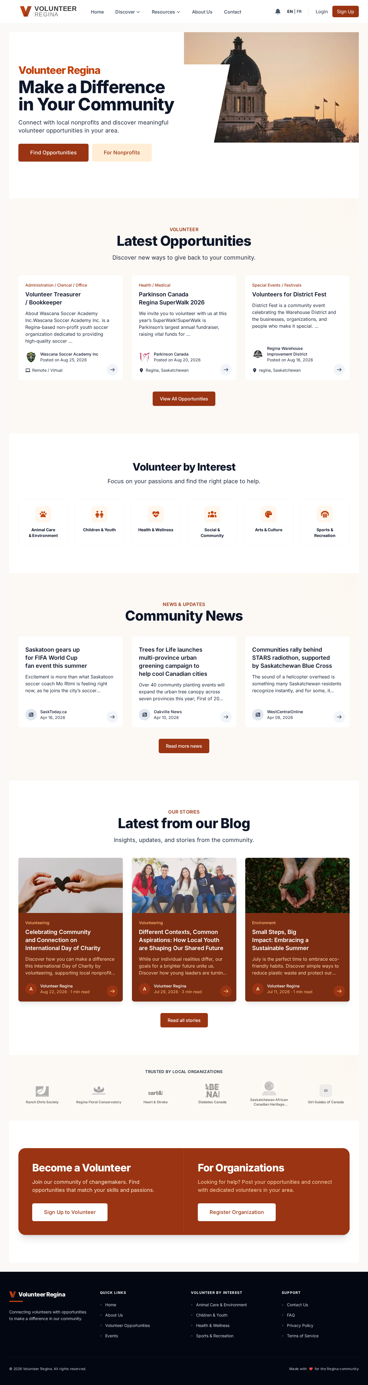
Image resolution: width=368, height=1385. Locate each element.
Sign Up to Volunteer (70, 1212)
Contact (232, 12)
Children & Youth (211, 1315)
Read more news (184, 746)
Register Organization (237, 1212)
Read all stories (184, 1020)
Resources (163, 12)
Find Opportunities (53, 152)
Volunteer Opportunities (127, 1325)
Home (97, 12)
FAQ (291, 1315)
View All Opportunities (184, 399)
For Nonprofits (122, 152)
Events (111, 1335)
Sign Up (345, 11)
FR (299, 11)
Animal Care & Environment (221, 1304)
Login (322, 11)
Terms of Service (303, 1335)
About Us (202, 12)
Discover (125, 12)
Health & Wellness (212, 1325)
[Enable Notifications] (278, 11)
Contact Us (297, 1304)
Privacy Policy (300, 1325)
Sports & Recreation (214, 1335)
